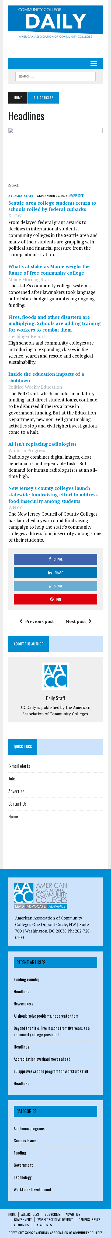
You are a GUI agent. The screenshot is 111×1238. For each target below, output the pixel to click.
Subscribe (52, 1214)
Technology (23, 1177)
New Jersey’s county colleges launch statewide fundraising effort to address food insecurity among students (53, 494)
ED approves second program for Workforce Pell (51, 1071)
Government (23, 1165)
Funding (20, 1153)
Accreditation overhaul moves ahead (42, 1059)
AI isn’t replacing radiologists (42, 444)
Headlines (21, 991)
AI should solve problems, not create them (46, 1016)
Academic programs (29, 1128)
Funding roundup (27, 979)
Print (78, 195)
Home (13, 816)
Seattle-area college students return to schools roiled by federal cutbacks (52, 206)
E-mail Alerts (19, 766)
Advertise (16, 791)
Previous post (39, 621)
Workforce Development (32, 1189)
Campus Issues (25, 1140)
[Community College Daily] (55, 22)
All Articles (30, 1214)
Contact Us (17, 803)
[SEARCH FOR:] (55, 75)
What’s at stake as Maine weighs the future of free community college (49, 269)
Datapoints (43, 1225)
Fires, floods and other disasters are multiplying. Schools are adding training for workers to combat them (54, 323)
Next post (76, 621)
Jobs (12, 778)
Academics (21, 1225)
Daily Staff (55, 698)
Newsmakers (23, 1004)
